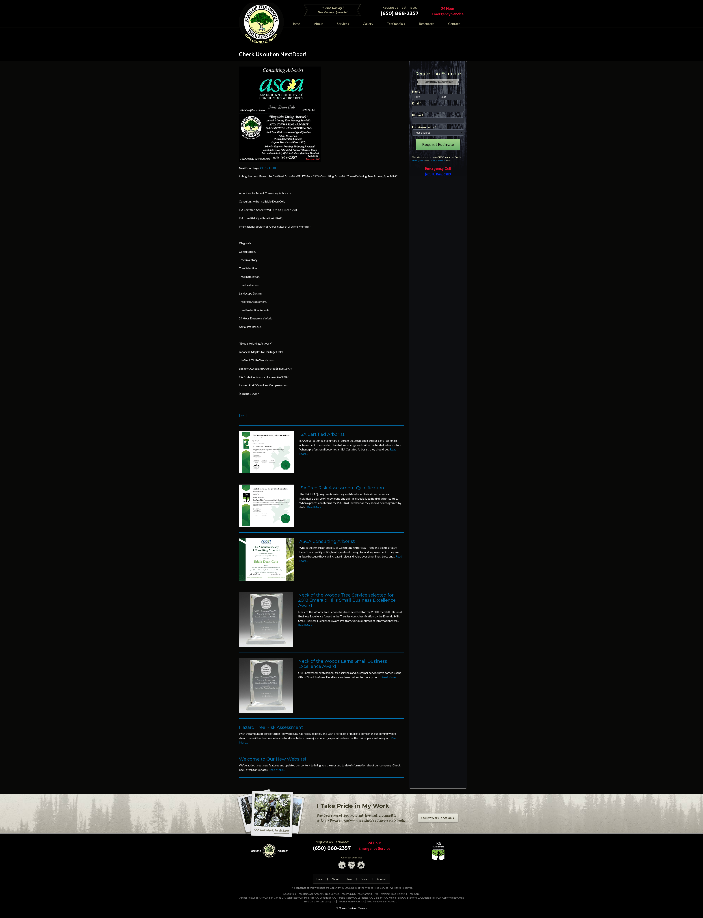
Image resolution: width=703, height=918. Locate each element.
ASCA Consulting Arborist (327, 541)
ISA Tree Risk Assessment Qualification (341, 487)
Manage (362, 908)
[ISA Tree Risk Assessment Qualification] (266, 505)
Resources (426, 24)
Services (343, 24)
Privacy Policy (418, 160)
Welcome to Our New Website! (272, 759)
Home (295, 24)
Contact (454, 24)
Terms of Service (437, 160)
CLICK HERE (268, 168)
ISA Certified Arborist (322, 434)
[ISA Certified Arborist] (266, 452)
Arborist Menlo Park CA (351, 901)
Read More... (315, 507)
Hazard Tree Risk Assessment (271, 727)
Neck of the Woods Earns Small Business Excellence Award (342, 663)
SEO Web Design (346, 908)
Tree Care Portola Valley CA (320, 901)
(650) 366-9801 (438, 174)
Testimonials (396, 24)
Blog (349, 878)
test (243, 415)
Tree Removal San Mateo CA (383, 901)
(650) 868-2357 (400, 13)
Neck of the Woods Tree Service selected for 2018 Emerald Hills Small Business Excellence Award (347, 600)
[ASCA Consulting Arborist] (266, 559)
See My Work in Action (436, 817)
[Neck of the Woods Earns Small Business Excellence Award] (266, 685)
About (318, 24)
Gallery (368, 24)
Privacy (364, 878)
